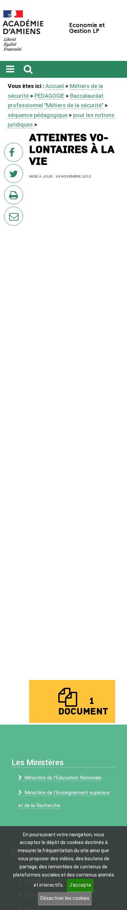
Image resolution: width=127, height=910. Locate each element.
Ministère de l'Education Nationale (63, 778)
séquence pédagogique (37, 115)
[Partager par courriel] (9, 212)
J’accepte (80, 885)
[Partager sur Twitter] (14, 175)
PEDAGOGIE (49, 95)
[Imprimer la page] (14, 197)
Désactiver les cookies (64, 898)
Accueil (54, 86)
